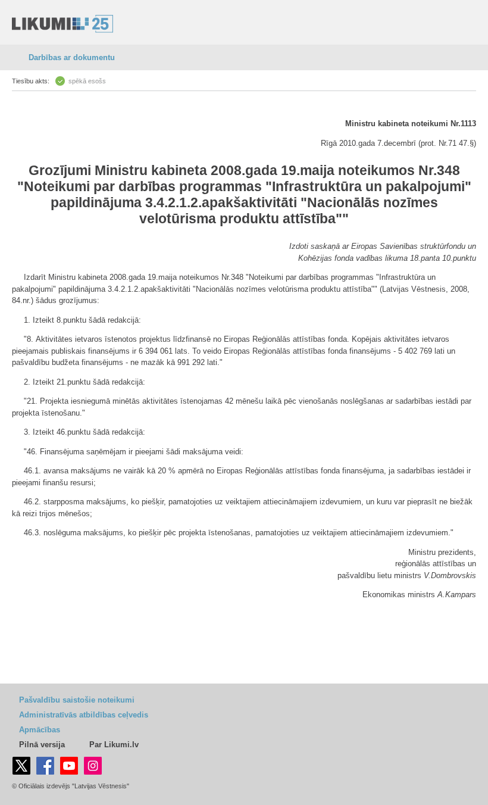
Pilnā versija (42, 744)
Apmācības (39, 729)
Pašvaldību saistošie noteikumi (76, 699)
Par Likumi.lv (114, 744)
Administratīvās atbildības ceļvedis (83, 714)
